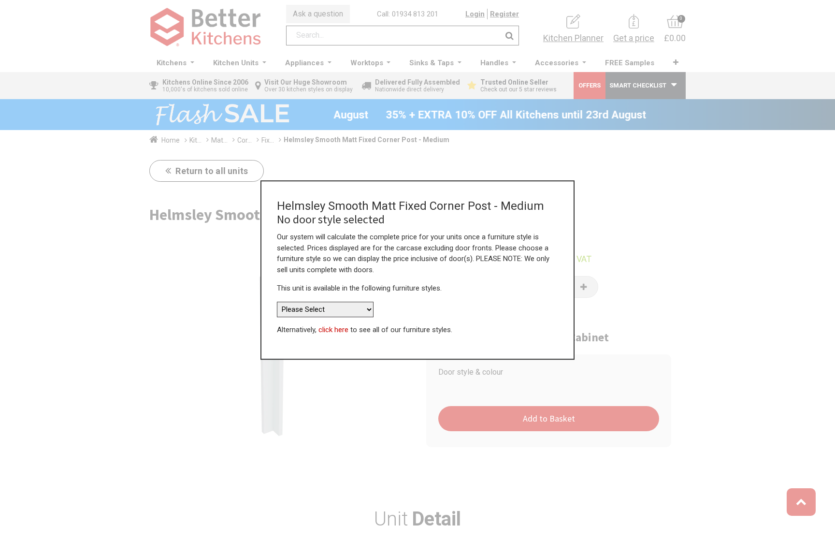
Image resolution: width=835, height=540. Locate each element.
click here (333, 329)
